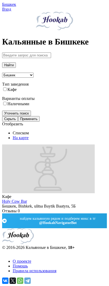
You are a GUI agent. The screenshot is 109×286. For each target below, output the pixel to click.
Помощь (20, 266)
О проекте (22, 261)
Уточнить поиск (16, 113)
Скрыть (10, 119)
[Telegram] (27, 281)
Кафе (12, 89)
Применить (29, 119)
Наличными (18, 104)
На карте (21, 137)
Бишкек (9, 4)
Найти (9, 65)
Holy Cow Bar (14, 201)
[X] (13, 281)
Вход (6, 9)
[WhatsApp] (20, 281)
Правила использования (34, 271)
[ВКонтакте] (5, 281)
